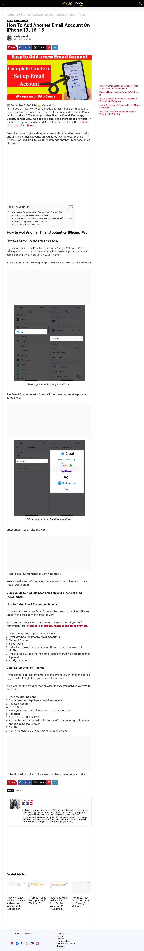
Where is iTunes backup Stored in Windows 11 (37, 900)
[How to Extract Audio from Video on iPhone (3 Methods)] (81, 882)
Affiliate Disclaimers (66, 944)
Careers (60, 939)
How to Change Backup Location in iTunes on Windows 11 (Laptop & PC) (16, 903)
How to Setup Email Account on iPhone (31, 222)
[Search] (139, 3)
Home (10, 14)
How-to (19, 14)
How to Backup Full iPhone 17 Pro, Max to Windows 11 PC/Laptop (58, 903)
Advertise (61, 946)
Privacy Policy (63, 941)
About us (61, 933)
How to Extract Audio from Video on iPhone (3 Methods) (81, 902)
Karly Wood (21, 36)
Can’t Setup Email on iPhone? (27, 225)
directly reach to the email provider (65, 625)
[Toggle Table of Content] (69, 207)
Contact (60, 936)
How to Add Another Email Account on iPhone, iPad (36, 212)
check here (33, 625)
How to (19, 790)
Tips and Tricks (21, 21)
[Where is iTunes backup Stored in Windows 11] (38, 882)
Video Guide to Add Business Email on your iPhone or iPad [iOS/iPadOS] (43, 218)
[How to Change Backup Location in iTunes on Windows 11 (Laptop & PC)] (17, 882)
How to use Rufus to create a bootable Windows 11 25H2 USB (117, 112)
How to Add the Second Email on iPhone (31, 215)
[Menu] (3, 3)
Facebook (68, 821)
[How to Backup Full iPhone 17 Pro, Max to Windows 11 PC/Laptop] (60, 882)
